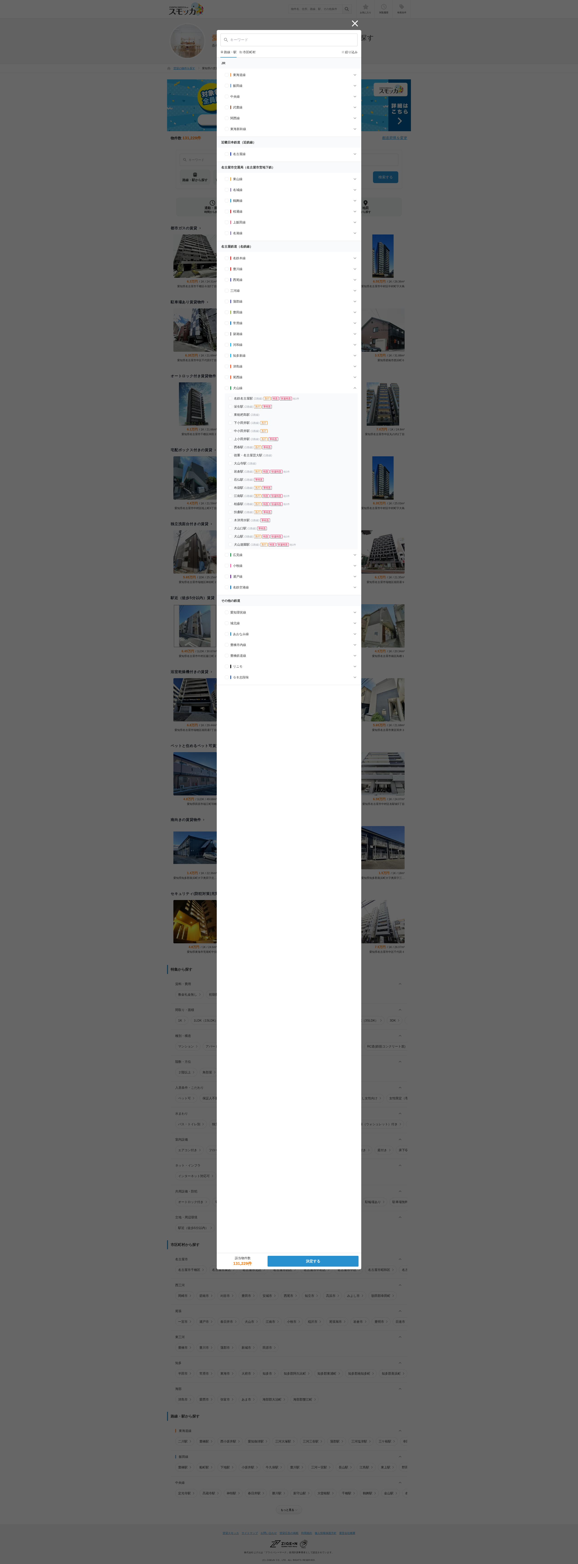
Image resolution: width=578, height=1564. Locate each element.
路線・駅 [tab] (228, 52)
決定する (313, 1261)
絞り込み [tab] (349, 52)
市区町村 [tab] (247, 52)
